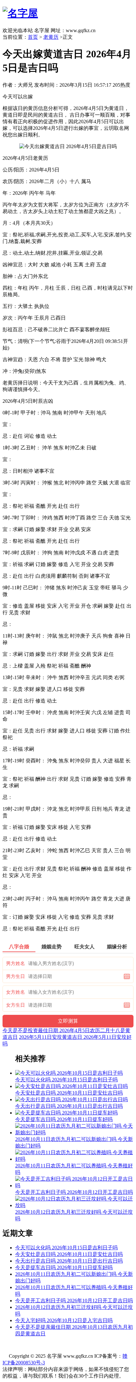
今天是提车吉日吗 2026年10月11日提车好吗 (64, 1267)
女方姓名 (15, 992)
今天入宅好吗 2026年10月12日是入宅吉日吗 (64, 1320)
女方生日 (15, 1005)
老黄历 (51, 37)
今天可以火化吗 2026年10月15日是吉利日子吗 (66, 1247)
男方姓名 (15, 963)
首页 (33, 37)
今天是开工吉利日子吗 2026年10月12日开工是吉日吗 (74, 1300)
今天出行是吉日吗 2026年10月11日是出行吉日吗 (69, 1260)
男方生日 (15, 976)
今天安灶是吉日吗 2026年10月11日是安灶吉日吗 (69, 1254)
